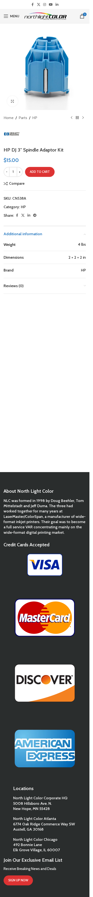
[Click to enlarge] (12, 101)
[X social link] (39, 4)
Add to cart (40, 172)
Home (9, 117)
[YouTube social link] (50, 4)
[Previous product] (71, 118)
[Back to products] (77, 118)
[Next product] (83, 118)
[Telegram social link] (35, 215)
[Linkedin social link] (57, 4)
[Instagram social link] (44, 4)
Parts (23, 117)
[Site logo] (45, 16)
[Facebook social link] (33, 4)
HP (34, 117)
